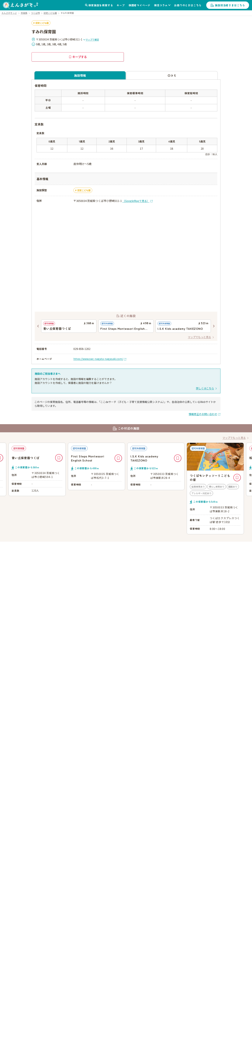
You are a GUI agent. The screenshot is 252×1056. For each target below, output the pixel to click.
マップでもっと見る (199, 337)
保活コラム (161, 5)
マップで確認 (92, 39)
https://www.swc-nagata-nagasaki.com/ (98, 359)
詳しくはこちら (205, 388)
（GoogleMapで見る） (135, 201)
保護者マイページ (139, 5)
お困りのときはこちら (187, 5)
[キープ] (59, 457)
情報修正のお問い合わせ (203, 414)
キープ (121, 5)
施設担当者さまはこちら (230, 5)
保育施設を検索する (100, 5)
